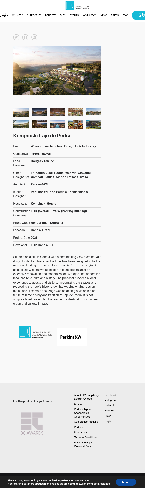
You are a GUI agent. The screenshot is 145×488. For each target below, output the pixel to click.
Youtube (109, 410)
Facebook (110, 395)
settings (105, 483)
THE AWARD (4, 15)
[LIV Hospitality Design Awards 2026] (79, 6)
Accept (125, 482)
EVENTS (74, 15)
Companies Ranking (86, 421)
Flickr (107, 415)
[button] (16, 37)
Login (107, 421)
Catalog (78, 403)
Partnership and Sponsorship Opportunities (83, 412)
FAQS (125, 15)
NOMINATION (90, 15)
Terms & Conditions (85, 437)
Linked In (109, 405)
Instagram (110, 400)
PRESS (115, 15)
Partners (79, 426)
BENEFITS (50, 15)
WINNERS (17, 15)
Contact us (80, 432)
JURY (63, 15)
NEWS (103, 15)
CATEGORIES (34, 15)
